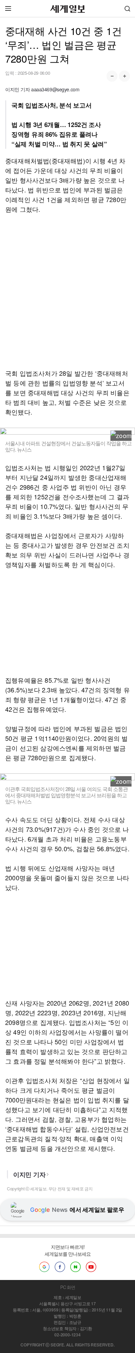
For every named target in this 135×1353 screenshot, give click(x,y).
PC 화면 (67, 1287)
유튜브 (91, 1267)
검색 (127, 8)
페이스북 (60, 1267)
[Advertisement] (67, 291)
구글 (44, 1267)
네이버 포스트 (75, 1267)
